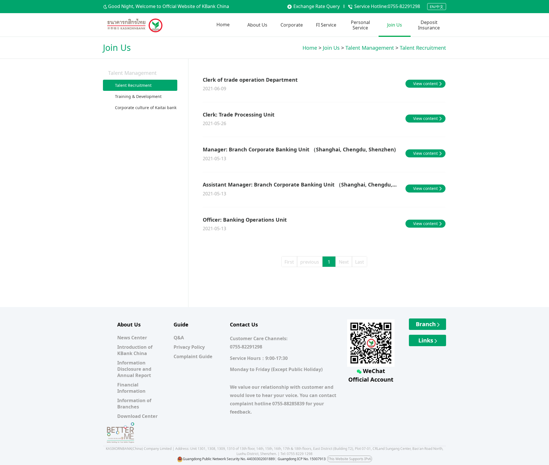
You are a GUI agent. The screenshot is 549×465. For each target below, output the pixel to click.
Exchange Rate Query (316, 6)
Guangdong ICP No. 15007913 (302, 458)
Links (426, 340)
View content (425, 83)
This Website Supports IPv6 (349, 458)
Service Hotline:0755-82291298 (387, 6)
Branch (426, 324)
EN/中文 (436, 6)
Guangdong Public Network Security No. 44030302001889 (229, 458)
